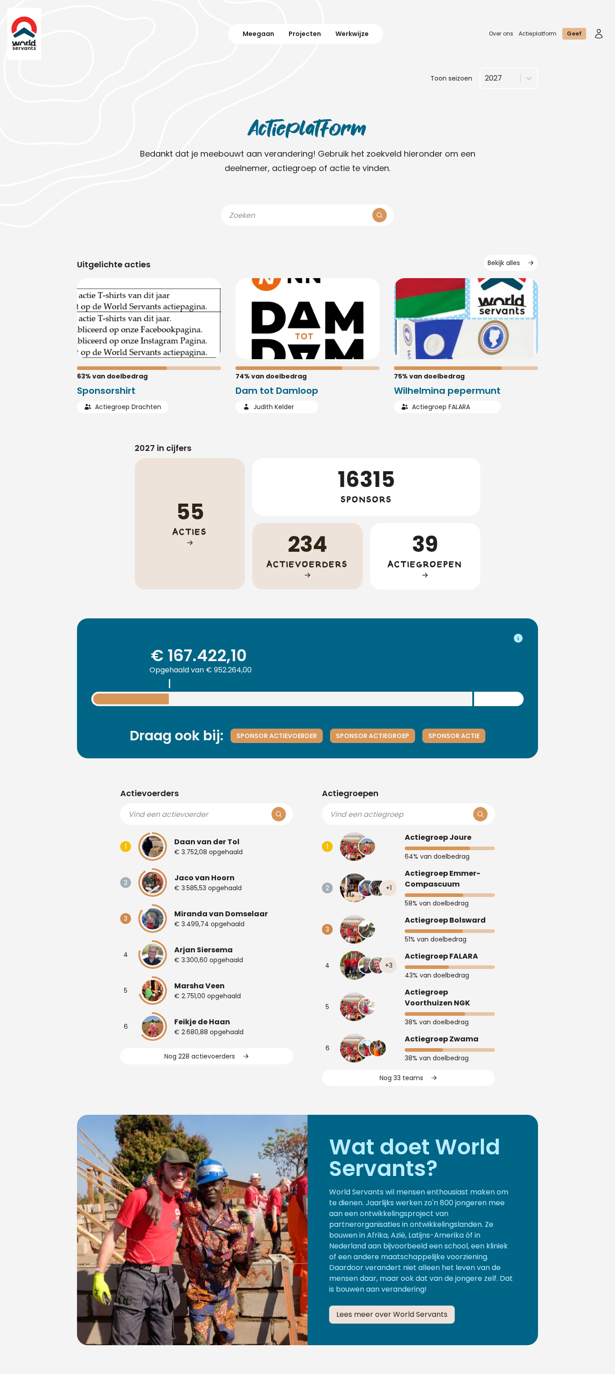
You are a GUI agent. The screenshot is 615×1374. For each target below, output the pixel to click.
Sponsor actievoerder (276, 735)
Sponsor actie (453, 735)
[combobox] (485, 78)
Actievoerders (149, 793)
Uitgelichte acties (113, 264)
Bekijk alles (504, 262)
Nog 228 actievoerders (199, 1056)
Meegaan (258, 33)
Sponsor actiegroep (372, 735)
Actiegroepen (350, 793)
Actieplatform (538, 33)
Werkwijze (352, 33)
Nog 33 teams (401, 1077)
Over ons (501, 33)
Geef (574, 33)
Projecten (305, 33)
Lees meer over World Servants (392, 1314)
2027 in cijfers (163, 448)
